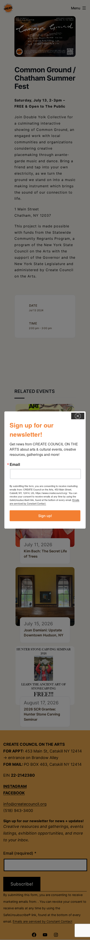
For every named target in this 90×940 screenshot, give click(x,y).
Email (15, 464)
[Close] (77, 416)
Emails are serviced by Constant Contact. (44, 501)
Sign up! (45, 516)
